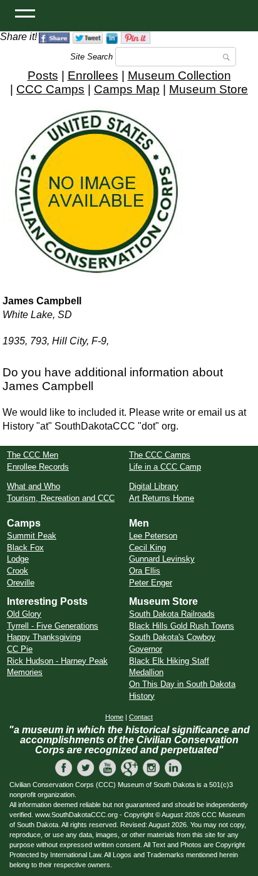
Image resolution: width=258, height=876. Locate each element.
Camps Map (127, 89)
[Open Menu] (25, 12)
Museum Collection (179, 75)
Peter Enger (150, 582)
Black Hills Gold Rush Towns (181, 626)
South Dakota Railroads (172, 614)
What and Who (33, 486)
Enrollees (93, 75)
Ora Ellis (144, 570)
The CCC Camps (159, 455)
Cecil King (147, 547)
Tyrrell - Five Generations (52, 626)
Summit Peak (31, 535)
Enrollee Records (38, 466)
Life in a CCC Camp (165, 466)
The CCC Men (32, 455)
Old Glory (24, 614)
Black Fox (25, 547)
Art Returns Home (161, 498)
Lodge (18, 559)
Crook (17, 570)
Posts (43, 75)
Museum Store (208, 89)
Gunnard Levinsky (162, 559)
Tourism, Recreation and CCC (61, 498)
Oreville (20, 582)
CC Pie (20, 649)
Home (114, 717)
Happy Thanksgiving (44, 637)
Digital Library (153, 486)
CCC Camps (50, 89)
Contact (141, 717)
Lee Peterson (153, 535)
